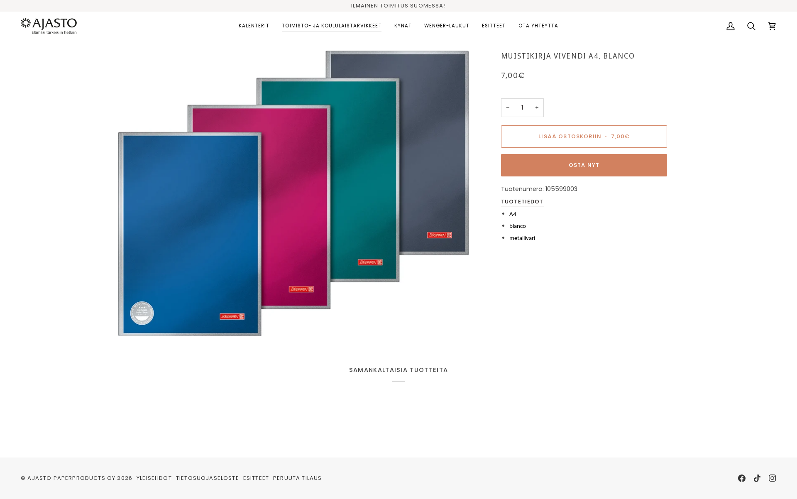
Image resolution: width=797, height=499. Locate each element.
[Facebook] (742, 478)
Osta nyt (584, 165)
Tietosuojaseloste (207, 478)
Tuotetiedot (522, 201)
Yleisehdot (154, 478)
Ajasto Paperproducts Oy (71, 478)
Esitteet (256, 478)
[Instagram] (772, 478)
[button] (254, 26)
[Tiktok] (757, 478)
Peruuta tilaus (297, 478)
